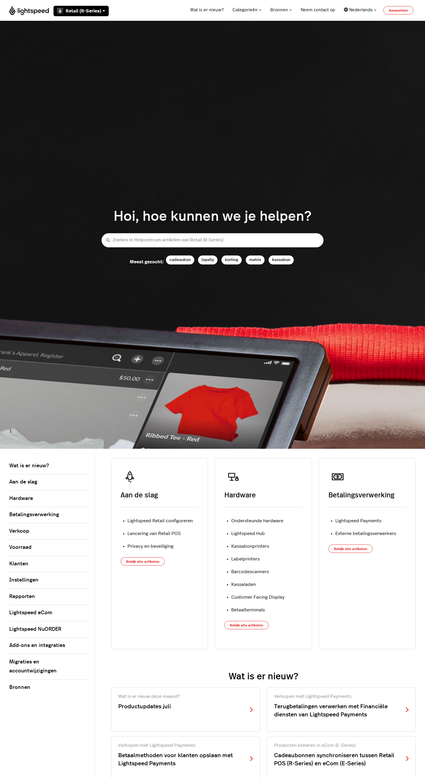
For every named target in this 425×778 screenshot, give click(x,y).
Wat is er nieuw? (207, 10)
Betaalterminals (248, 610)
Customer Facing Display (257, 597)
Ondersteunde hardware (257, 520)
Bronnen (279, 10)
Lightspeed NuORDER (35, 629)
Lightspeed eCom (30, 612)
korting (231, 260)
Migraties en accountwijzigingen (33, 666)
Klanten (18, 564)
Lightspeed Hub (248, 533)
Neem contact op (318, 10)
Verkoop (19, 531)
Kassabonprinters (250, 546)
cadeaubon (180, 260)
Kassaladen (243, 584)
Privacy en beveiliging (150, 546)
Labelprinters (245, 559)
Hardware (240, 495)
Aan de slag (139, 495)
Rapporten (22, 596)
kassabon (281, 260)
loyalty (208, 260)
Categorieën (245, 10)
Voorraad (20, 547)
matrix (255, 260)
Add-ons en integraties (37, 645)
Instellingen (23, 580)
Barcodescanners (250, 571)
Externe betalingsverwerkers (365, 533)
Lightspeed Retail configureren (160, 520)
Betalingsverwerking (361, 495)
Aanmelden (398, 10)
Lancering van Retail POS (154, 533)
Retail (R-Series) (83, 11)
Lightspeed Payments (358, 520)
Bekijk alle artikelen (142, 561)
